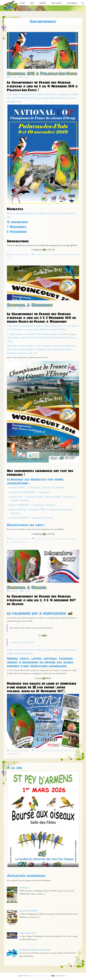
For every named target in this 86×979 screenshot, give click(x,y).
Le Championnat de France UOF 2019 (43, 250)
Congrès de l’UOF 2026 (27, 933)
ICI (70, 613)
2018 (35, 539)
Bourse (11, 254)
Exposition (26, 254)
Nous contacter (56, 3)
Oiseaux (71, 254)
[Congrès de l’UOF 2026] (12, 938)
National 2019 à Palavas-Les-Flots (42, 73)
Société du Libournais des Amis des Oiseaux (39, 975)
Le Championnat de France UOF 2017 (22, 642)
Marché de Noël (55, 750)
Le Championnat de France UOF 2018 (43, 534)
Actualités (42, 3)
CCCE (38, 750)
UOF (11, 257)
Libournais (61, 254)
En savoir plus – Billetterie (43, 678)
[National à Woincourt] (43, 300)
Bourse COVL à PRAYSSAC (28, 911)
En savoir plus (43, 636)
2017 (35, 750)
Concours (15, 254)
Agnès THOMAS (25, 77)
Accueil (11, 3)
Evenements (21, 254)
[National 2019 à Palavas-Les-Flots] (42, 68)
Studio (66, 975)
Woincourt (24, 542)
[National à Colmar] (43, 582)
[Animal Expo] (12, 902)
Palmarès (66, 750)
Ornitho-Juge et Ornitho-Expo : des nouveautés (34, 950)
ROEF (70, 750)
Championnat (40, 254)
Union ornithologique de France (14, 542)
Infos (32, 3)
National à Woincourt (30, 305)
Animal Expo (23, 888)
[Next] (74, 819)
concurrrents (52, 254)
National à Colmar (26, 587)
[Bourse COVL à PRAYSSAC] (12, 924)
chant (45, 539)
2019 (35, 254)
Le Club (22, 3)
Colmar (49, 750)
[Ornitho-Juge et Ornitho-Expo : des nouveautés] (12, 956)
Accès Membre (72, 3)
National (67, 254)
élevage (57, 254)
